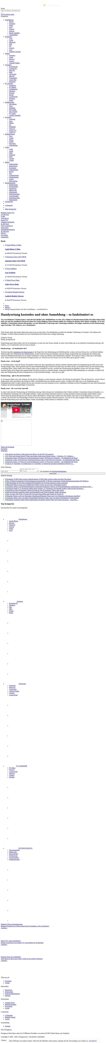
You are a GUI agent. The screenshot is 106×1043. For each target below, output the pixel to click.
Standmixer (13, 188)
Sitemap (7, 995)
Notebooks (8, 37)
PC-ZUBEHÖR (21, 766)
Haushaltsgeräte (10, 183)
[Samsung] (14, 561)
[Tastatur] (14, 828)
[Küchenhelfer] (14, 890)
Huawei (11, 31)
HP (10, 46)
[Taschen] (14, 746)
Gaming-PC (13, 68)
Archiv (7, 1008)
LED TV (12, 128)
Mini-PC (12, 76)
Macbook (12, 687)
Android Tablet (14, 691)
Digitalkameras (10, 134)
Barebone (12, 82)
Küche (11, 172)
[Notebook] (14, 705)
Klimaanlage (13, 200)
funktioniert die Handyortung (23, 352)
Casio (11, 149)
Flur (10, 173)
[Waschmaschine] (14, 870)
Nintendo (12, 108)
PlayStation (13, 104)
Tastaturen (12, 85)
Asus (10, 38)
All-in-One (12, 74)
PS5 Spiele (12, 110)
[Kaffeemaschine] (14, 921)
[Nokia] (14, 581)
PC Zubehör (9, 83)
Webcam (12, 773)
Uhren (7, 147)
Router (11, 95)
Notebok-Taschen (15, 52)
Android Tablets (14, 63)
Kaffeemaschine (14, 198)
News (7, 305)
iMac (10, 72)
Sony (11, 27)
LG (10, 125)
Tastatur (11, 775)
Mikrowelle (13, 190)
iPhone (11, 22)
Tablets (7, 53)
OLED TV (12, 130)
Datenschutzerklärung (59, 471)
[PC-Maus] (14, 787)
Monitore (12, 91)
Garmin (11, 158)
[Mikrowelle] (14, 880)
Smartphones (9, 20)
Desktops (20, 601)
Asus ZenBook (10, 273)
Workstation (13, 78)
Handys (7, 307)
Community (9, 205)
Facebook (4, 449)
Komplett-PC (13, 67)
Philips (11, 123)
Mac (10, 607)
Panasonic (12, 127)
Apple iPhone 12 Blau (12, 249)
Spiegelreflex (13, 145)
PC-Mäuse (12, 87)
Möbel (7, 162)
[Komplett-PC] (14, 623)
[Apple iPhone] (14, 541)
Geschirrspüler (14, 196)
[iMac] (14, 653)
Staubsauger (13, 192)
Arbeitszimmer (14, 175)
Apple (11, 40)
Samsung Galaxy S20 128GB (15, 261)
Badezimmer (13, 166)
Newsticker (8, 1006)
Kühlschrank (13, 185)
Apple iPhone (13, 521)
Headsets (12, 98)
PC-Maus (12, 768)
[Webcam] (14, 818)
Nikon (11, 140)
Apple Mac (12, 80)
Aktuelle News (10, 1003)
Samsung (12, 23)
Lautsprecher (13, 97)
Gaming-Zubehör (14, 115)
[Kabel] (14, 674)
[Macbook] (14, 715)
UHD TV (12, 132)
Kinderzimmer (14, 177)
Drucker (11, 93)
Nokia (11, 25)
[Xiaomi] (14, 571)
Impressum (8, 990)
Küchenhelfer (13, 187)
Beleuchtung (13, 181)
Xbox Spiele (13, 112)
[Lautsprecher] (14, 756)
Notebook (12, 685)
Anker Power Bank (12, 284)
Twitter (7, 983)
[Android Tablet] (14, 736)
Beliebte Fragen (10, 1017)
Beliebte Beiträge (10, 1004)
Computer (8, 65)
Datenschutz (9, 992)
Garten (11, 179)
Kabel (11, 100)
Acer (10, 50)
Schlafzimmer (13, 170)
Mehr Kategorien (10, 209)
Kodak (11, 142)
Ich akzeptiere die (53, 471)
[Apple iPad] (14, 725)
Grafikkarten (13, 89)
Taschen (11, 693)
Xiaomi (11, 29)
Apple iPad (12, 689)
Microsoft (12, 42)
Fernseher (8, 117)
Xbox (11, 106)
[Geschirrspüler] (14, 910)
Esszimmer (12, 168)
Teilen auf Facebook (7, 447)
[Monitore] (14, 633)
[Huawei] (14, 551)
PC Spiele (12, 113)
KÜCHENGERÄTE (25, 848)
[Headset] (14, 838)
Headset (11, 777)
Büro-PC (12, 70)
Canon (11, 138)
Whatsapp (4, 451)
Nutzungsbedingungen (12, 994)
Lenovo (11, 48)
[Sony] (14, 592)
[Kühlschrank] (14, 900)
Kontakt (7, 1026)
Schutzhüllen (13, 35)
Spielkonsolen (9, 102)
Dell (10, 44)
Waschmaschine (14, 194)
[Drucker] (14, 798)
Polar (11, 157)
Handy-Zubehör (14, 33)
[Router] (14, 664)
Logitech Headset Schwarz (14, 296)
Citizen (11, 160)
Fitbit (11, 153)
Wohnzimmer (13, 164)
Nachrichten (9, 202)
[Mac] (14, 643)
